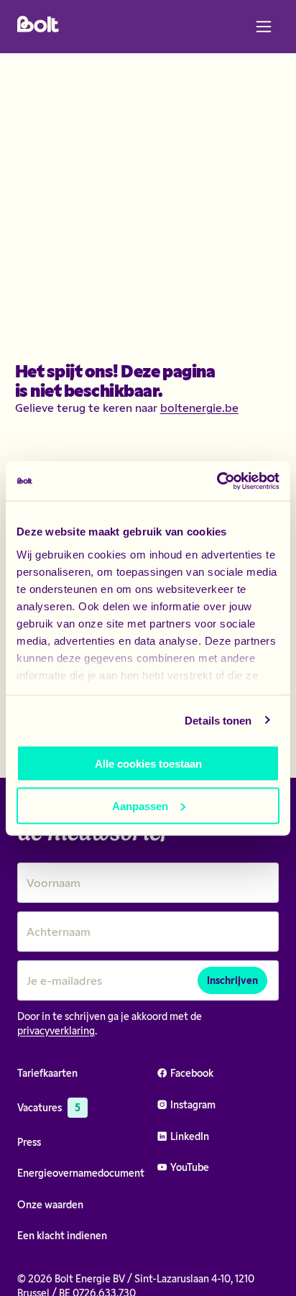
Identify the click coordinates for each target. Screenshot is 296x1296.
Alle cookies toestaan (148, 764)
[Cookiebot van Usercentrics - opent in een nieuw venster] (216, 481)
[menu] (264, 27)
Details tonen (218, 720)
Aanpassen (140, 805)
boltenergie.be (199, 407)
